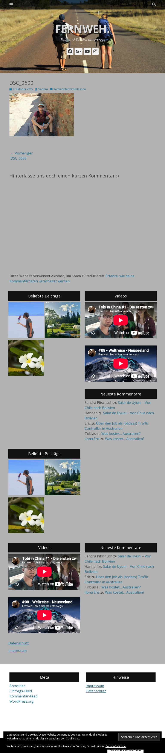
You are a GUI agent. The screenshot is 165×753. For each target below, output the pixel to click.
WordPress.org (21, 701)
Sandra (43, 89)
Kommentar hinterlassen (69, 89)
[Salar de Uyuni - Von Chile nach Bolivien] (26, 320)
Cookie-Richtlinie (115, 746)
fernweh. (82, 29)
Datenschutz (18, 643)
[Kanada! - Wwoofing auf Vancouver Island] (63, 320)
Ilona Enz (92, 438)
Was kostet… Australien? (121, 433)
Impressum (17, 650)
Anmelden (17, 685)
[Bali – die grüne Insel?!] (26, 358)
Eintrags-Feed (20, 691)
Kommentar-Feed (23, 696)
